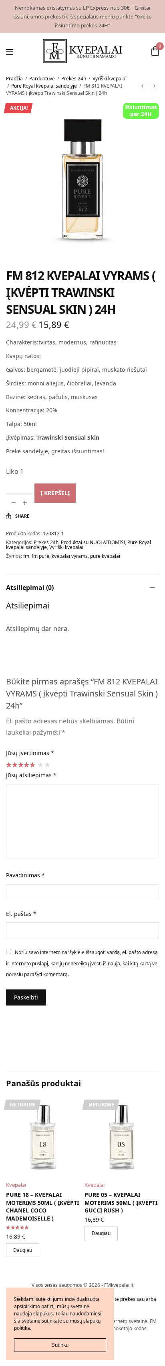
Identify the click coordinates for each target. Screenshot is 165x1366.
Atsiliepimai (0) (30, 587)
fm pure (40, 556)
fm (26, 556)
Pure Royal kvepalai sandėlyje (44, 85)
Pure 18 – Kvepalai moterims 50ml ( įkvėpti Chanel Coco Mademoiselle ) (42, 1206)
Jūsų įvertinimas (30, 753)
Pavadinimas (25, 875)
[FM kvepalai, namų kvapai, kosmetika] (83, 51)
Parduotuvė (42, 78)
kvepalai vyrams (70, 556)
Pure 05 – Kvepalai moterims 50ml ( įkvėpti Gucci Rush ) (121, 1202)
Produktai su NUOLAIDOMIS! (93, 542)
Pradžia (14, 78)
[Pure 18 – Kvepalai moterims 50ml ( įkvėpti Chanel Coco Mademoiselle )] (43, 1137)
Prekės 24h (73, 78)
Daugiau (22, 1250)
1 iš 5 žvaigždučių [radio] (40, 764)
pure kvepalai (105, 556)
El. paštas (21, 913)
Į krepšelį (55, 493)
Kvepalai (16, 1184)
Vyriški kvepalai (110, 78)
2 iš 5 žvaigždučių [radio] (46, 764)
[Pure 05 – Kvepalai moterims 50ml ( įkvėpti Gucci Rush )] (122, 1137)
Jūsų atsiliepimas (31, 775)
